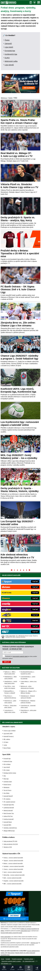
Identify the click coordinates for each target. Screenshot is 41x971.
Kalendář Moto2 (8, 822)
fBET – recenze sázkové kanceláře (12, 883)
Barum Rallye (7, 748)
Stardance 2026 (8, 847)
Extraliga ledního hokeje (10, 773)
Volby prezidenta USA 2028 (11, 844)
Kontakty (8, 959)
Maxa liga (6, 778)
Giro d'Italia (6, 793)
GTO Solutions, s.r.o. (6, 963)
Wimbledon (6, 787)
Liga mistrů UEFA (8, 733)
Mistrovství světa (11, 61)
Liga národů (9, 65)
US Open (6, 742)
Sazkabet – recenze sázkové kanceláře (14, 866)
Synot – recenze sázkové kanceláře (13, 872)
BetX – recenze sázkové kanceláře (12, 878)
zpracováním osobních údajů (20, 656)
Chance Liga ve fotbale (10, 730)
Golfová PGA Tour (8, 816)
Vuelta (5, 745)
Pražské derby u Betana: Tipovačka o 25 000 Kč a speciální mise (20, 253)
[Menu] (38, 2)
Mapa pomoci (11, 952)
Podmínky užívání (28, 959)
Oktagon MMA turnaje (9, 830)
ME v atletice (7, 739)
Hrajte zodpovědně (6, 936)
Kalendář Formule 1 (9, 736)
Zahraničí (8, 44)
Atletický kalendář (8, 810)
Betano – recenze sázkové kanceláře (13, 863)
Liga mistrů (9, 47)
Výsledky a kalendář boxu (10, 828)
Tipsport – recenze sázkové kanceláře (13, 860)
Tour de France (7, 790)
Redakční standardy (17, 959)
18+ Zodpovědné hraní (28, 961)
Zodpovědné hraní (25, 930)
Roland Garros (7, 784)
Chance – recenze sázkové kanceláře (13, 869)
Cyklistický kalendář (9, 807)
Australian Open (8, 781)
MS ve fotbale (7, 764)
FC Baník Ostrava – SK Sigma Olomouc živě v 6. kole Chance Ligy (18, 289)
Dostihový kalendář (9, 819)
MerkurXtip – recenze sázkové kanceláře (14, 875)
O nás (2, 959)
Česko (7, 40)
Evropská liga (10, 51)
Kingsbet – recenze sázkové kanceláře (14, 880)
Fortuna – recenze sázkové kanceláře (13, 857)
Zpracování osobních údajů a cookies (11, 961)
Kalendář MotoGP (8, 796)
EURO (7, 58)
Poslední (30, 570)
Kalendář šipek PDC (9, 804)
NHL (5, 776)
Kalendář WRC (7, 825)
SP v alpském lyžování (9, 802)
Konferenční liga (11, 54)
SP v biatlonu (7, 799)
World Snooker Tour (9, 813)
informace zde (34, 942)
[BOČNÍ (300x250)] (14, 920)
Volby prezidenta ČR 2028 (10, 841)
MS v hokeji (7, 770)
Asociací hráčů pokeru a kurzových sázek (11, 932)
